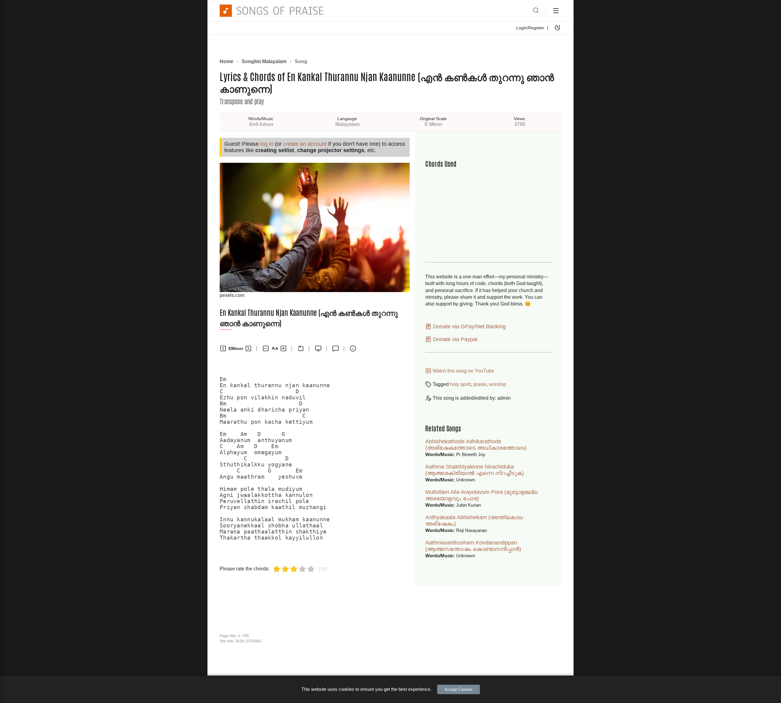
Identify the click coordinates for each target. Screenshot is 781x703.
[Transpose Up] (248, 348)
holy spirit (460, 384)
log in (266, 144)
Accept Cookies (458, 689)
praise (480, 384)
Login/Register (530, 27)
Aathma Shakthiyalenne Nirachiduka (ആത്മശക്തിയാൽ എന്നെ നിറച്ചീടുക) (474, 470)
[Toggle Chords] (300, 348)
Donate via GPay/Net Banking (468, 326)
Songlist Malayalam (264, 61)
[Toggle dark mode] (557, 28)
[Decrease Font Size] (265, 348)
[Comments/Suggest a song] (335, 348)
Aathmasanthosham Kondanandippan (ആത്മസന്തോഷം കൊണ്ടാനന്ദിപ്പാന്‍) (473, 546)
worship (497, 384)
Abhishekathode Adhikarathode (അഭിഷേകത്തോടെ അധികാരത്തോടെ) (476, 444)
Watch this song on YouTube (462, 370)
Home (226, 61)
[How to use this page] (353, 348)
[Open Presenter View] (318, 348)
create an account (305, 144)
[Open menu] (555, 10)
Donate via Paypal (454, 339)
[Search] (536, 10)
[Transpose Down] (223, 348)
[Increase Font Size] (283, 348)
